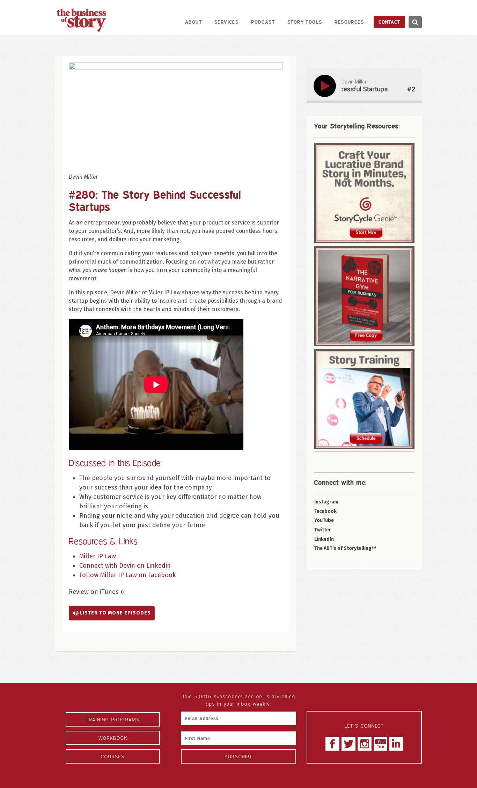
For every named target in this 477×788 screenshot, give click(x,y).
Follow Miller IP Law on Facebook (127, 575)
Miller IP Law (97, 556)
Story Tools (304, 22)
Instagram (326, 502)
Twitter (322, 530)
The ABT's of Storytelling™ (345, 548)
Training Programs (113, 719)
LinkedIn (324, 539)
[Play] (326, 86)
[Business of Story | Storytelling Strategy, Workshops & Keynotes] (81, 20)
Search (415, 22)
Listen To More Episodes (115, 613)
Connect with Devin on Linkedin (125, 565)
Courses (113, 756)
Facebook (325, 511)
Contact (389, 22)
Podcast (263, 22)
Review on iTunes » (96, 592)
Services (226, 22)
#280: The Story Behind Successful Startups (155, 200)
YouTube (324, 520)
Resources (349, 22)
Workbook (112, 738)
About (193, 22)
